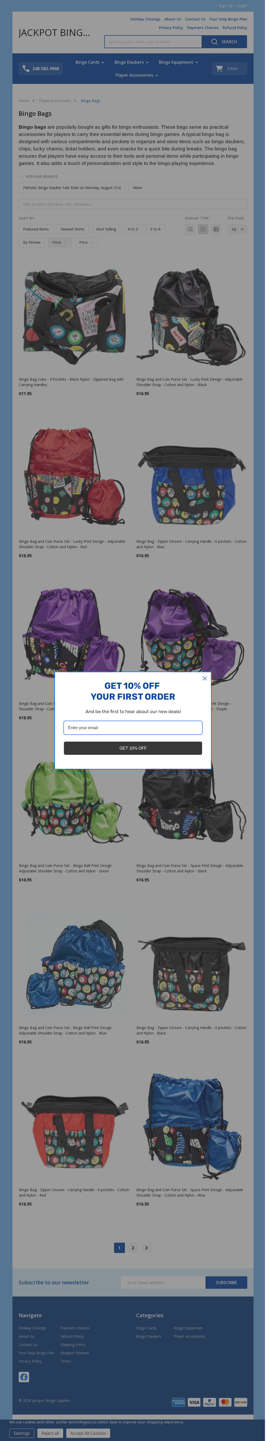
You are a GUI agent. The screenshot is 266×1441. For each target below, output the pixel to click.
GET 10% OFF (133, 748)
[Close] (204, 678)
